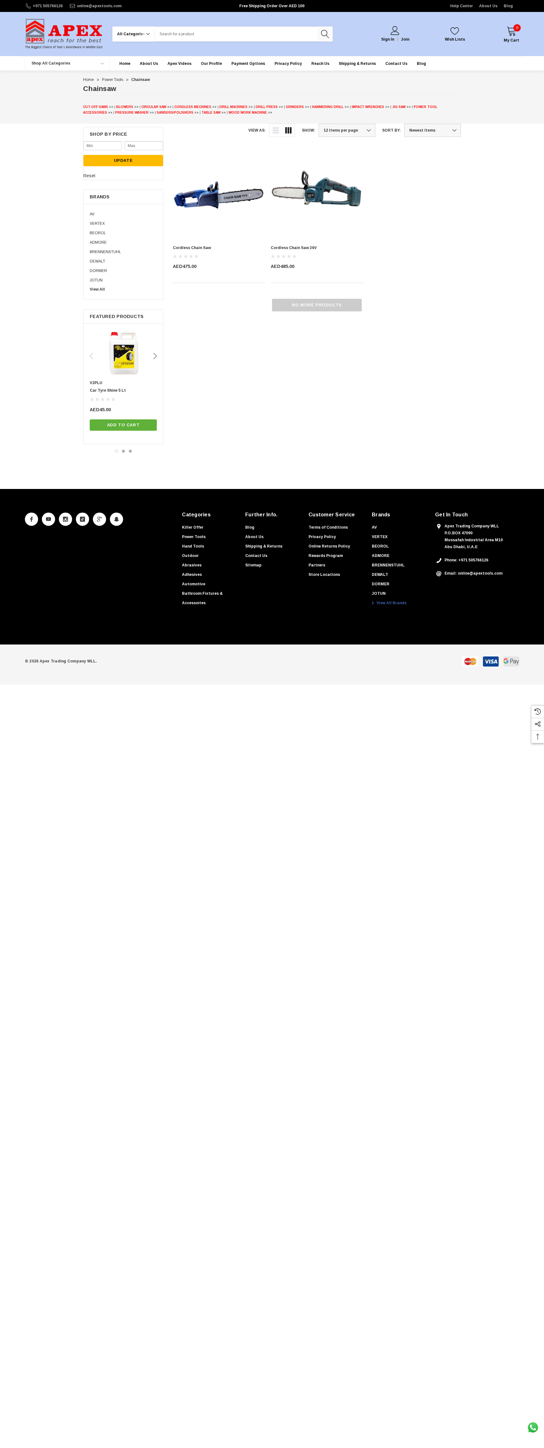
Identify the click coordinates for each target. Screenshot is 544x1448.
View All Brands (391, 603)
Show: (308, 130)
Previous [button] (91, 356)
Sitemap (253, 565)
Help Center (461, 6)
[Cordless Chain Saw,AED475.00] (219, 194)
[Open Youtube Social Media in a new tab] (48, 519)
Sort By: (391, 130)
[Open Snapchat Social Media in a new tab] (116, 519)
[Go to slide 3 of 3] (130, 451)
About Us (488, 6)
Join (405, 39)
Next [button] (155, 356)
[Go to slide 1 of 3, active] (116, 451)
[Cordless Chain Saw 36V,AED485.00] (317, 194)
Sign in (387, 39)
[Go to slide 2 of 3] (123, 451)
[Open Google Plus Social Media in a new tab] (99, 519)
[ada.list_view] (275, 130)
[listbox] (432, 130)
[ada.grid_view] (288, 130)
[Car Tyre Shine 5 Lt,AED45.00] (123, 354)
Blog (508, 6)
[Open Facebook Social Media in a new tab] (31, 519)
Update (123, 160)
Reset (89, 175)
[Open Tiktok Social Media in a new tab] (82, 519)
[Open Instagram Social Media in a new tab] (65, 519)
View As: (257, 130)
